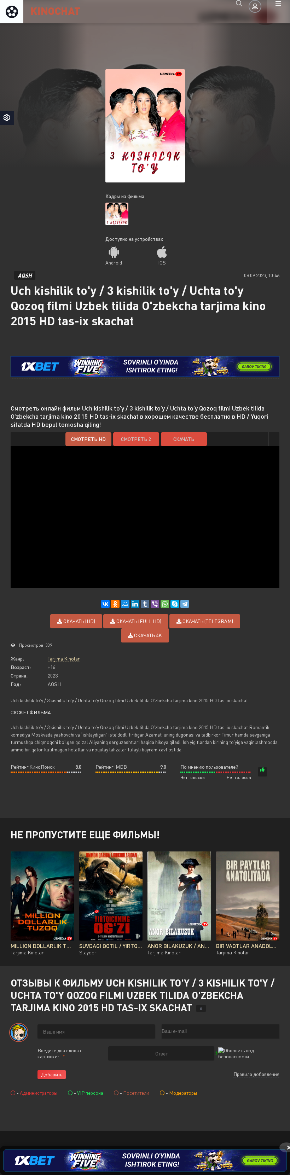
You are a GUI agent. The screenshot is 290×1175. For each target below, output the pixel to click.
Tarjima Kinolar (64, 659)
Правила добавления (256, 1074)
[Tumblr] (145, 604)
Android (113, 263)
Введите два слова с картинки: (59, 1053)
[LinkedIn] (135, 604)
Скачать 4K (147, 635)
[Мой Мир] (125, 604)
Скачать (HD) (78, 621)
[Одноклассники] (115, 604)
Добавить (51, 1074)
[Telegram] (184, 604)
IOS (162, 263)
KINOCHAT (55, 10)
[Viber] (155, 604)
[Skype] (174, 604)
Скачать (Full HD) (138, 621)
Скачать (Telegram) (207, 621)
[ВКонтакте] (105, 604)
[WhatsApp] (165, 604)
